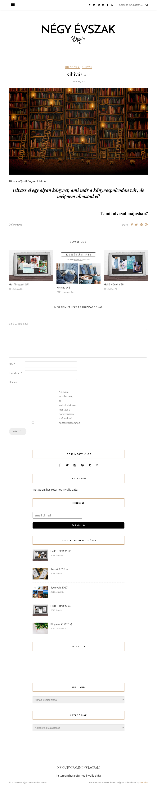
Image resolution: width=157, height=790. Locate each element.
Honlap (13, 382)
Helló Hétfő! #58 (114, 284)
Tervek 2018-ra (59, 569)
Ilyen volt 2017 (59, 587)
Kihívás (87, 67)
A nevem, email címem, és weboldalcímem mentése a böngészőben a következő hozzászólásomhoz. (66, 407)
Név (12, 364)
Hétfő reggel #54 (19, 284)
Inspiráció (72, 67)
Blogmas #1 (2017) (61, 624)
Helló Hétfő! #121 (61, 605)
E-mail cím (15, 373)
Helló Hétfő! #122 (61, 550)
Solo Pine (143, 782)
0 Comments (15, 224)
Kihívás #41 (63, 287)
